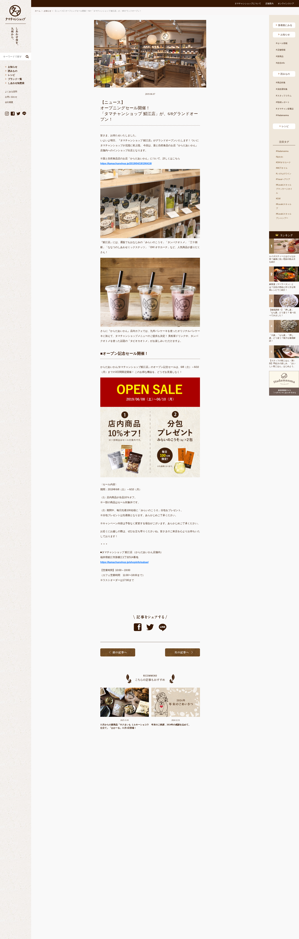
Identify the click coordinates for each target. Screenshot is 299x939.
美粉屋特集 (282, 89)
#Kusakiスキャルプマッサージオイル (284, 189)
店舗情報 (281, 50)
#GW (278, 198)
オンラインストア (286, 3)
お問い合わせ (11, 97)
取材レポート (283, 102)
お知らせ (12, 66)
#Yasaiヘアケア (283, 179)
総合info (281, 63)
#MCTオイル (281, 168)
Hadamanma (283, 115)
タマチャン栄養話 (285, 109)
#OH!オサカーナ (283, 162)
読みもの (12, 71)
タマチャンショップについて (248, 3)
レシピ (11, 75)
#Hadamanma (282, 151)
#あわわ (279, 157)
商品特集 (281, 82)
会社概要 (9, 102)
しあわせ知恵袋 (16, 83)
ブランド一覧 (15, 79)
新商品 (280, 56)
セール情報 (282, 43)
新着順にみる (285, 25)
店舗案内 (269, 3)
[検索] (27, 57)
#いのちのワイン (283, 173)
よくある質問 (11, 91)
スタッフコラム (284, 95)
